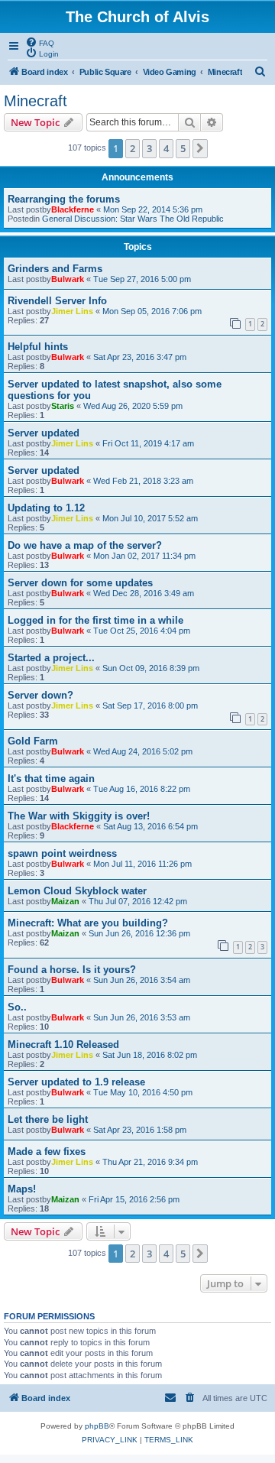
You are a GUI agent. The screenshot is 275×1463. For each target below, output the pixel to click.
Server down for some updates (80, 583)
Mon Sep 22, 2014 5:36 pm (152, 209)
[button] (200, 148)
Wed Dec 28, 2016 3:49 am (143, 593)
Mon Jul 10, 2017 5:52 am (150, 518)
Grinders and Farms (55, 268)
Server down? (40, 695)
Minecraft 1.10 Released (63, 1044)
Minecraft (35, 100)
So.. (17, 1007)
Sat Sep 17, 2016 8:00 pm (150, 705)
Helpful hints (38, 346)
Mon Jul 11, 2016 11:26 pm (142, 863)
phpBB (97, 1426)
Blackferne (72, 209)
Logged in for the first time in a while (95, 620)
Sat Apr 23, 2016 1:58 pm (139, 1129)
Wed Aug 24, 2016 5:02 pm (142, 751)
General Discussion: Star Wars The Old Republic (133, 218)
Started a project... (51, 657)
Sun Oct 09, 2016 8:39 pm (150, 668)
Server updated (43, 433)
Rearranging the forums (64, 199)
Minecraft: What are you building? (88, 923)
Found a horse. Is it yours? (72, 969)
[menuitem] (39, 42)
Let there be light (48, 1119)
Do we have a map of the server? (85, 545)
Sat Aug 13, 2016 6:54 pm (150, 826)
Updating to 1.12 (46, 508)
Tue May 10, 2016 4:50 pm (142, 1092)
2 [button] (132, 148)
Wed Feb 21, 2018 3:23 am (143, 480)
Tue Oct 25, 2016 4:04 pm (141, 630)
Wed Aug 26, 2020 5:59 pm (133, 405)
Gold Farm (33, 741)
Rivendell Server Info (57, 301)
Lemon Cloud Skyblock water (77, 891)
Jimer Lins (72, 311)
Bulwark (67, 279)
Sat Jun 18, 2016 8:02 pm (149, 1054)
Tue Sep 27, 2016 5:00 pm (142, 279)
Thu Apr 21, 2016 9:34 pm (150, 1161)
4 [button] (166, 148)
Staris (62, 405)
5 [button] (183, 148)
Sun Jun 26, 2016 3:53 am (141, 1017)
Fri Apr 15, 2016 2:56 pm (134, 1199)
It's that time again (51, 778)
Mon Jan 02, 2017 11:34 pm (144, 555)
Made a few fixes (47, 1151)
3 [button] (149, 148)
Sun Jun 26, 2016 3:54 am (141, 980)
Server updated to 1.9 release (76, 1082)
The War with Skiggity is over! (79, 816)
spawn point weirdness (62, 853)
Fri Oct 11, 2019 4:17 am (148, 443)
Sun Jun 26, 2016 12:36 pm (139, 933)
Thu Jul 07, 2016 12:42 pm (138, 901)
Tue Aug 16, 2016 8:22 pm (141, 788)
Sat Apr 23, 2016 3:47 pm (139, 357)
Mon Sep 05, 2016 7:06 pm (152, 311)
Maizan (65, 901)
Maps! (22, 1189)
